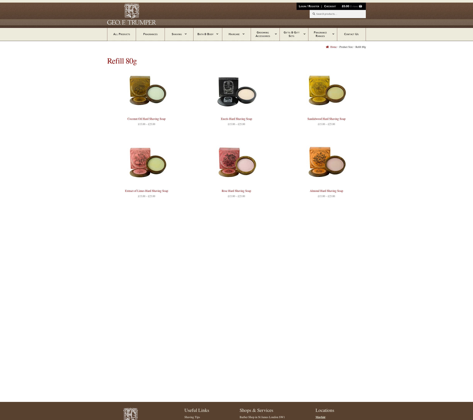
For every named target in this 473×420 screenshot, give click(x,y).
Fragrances (150, 34)
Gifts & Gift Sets (292, 34)
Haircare (234, 34)
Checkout (330, 6)
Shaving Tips (192, 417)
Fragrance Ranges (320, 34)
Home (333, 47)
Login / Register (309, 6)
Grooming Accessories (263, 34)
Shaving (177, 34)
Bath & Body (205, 34)
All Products (121, 34)
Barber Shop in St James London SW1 (262, 417)
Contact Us (351, 34)
